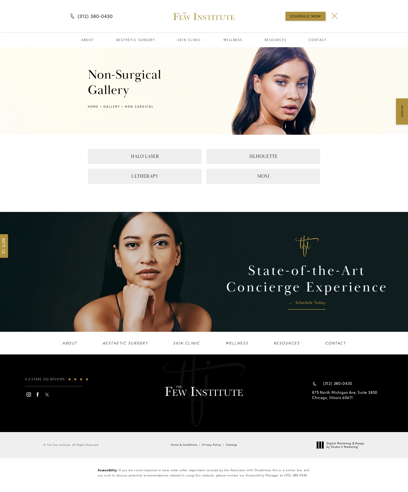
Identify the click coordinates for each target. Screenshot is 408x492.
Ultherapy (144, 176)
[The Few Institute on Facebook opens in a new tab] (37, 394)
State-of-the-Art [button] (307, 279)
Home (93, 106)
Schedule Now (305, 16)
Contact (318, 40)
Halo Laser (145, 156)
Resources (276, 40)
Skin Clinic (189, 40)
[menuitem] (28, 394)
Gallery (111, 106)
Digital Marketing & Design (345, 445)
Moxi (263, 176)
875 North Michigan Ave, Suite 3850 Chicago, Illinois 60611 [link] (344, 395)
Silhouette (263, 156)
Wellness (232, 40)
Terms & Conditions (184, 444)
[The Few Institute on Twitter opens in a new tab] (46, 394)
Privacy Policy (211, 444)
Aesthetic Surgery (135, 40)
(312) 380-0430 (95, 17)
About (87, 40)
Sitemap (231, 444)
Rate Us (3, 246)
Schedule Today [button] (310, 302)
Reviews (402, 111)
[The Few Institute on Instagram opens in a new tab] (28, 394)
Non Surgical (139, 106)
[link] (60, 381)
